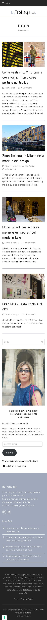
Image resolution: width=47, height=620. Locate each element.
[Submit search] (42, 342)
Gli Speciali (10, 88)
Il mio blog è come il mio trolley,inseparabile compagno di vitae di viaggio (23, 413)
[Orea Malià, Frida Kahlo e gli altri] (23, 286)
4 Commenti (11, 169)
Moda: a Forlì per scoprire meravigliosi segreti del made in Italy (20, 232)
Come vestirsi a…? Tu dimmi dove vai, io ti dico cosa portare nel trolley (22, 77)
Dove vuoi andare (13, 166)
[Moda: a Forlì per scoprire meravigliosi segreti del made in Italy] (23, 209)
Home (20, 30)
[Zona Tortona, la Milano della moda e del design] (23, 138)
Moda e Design (28, 166)
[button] (6, 3)
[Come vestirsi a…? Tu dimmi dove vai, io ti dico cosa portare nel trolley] (23, 54)
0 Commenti (30, 314)
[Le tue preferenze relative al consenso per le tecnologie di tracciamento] (4, 617)
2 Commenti (30, 243)
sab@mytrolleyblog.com (16, 466)
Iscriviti (10, 452)
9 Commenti (26, 88)
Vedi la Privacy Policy (23, 599)
